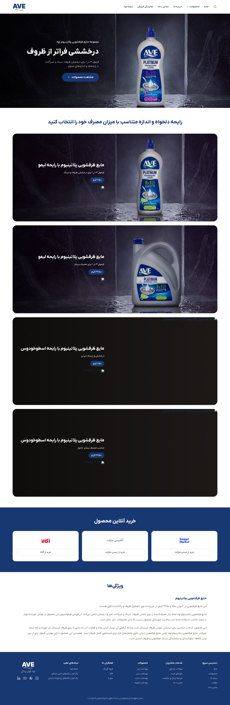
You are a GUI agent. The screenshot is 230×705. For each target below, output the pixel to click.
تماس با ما (163, 6)
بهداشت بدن (142, 673)
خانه (206, 6)
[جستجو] (215, 6)
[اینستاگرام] (37, 678)
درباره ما (177, 6)
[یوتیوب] (25, 678)
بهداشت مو (142, 668)
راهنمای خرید (177, 673)
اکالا (111, 673)
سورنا (110, 678)
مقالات (214, 682)
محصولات (212, 673)
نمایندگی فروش (145, 6)
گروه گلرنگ (108, 668)
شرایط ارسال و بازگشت (172, 678)
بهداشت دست (141, 678)
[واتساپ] (31, 678)
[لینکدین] (19, 678)
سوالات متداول (176, 668)
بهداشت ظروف (141, 682)
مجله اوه (128, 6)
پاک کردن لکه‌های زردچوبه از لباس (63, 678)
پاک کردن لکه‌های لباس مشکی (64, 673)
